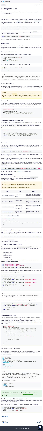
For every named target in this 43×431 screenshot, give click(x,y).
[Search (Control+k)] (41, 1)
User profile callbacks (31, 322)
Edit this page (5, 416)
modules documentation (28, 394)
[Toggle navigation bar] (1, 1)
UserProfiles (19, 171)
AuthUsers (19, 39)
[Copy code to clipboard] (41, 27)
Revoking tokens (28, 79)
